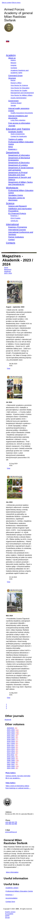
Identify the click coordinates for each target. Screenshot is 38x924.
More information (12, 872)
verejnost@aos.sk (11, 832)
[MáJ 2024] (14, 612)
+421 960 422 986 (11, 824)
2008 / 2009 (13, 760)
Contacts (10, 243)
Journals (11, 126)
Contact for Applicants (19, 136)
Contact (11, 240)
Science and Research (17, 206)
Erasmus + (12, 149)
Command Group (15, 75)
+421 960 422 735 (11, 822)
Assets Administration (18, 98)
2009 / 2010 (12, 758)
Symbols (14, 68)
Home (6, 267)
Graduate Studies (15, 132)
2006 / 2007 (12, 764)
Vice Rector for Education (20, 88)
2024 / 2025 (13, 730)
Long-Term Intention (18, 120)
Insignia (13, 65)
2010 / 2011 (12, 756)
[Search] (5, 248)
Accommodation (11, 898)
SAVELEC (14, 221)
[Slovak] (20, 41)
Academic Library (12, 888)
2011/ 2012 (12, 755)
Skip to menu (16, 2)
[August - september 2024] (14, 303)
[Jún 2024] (14, 498)
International (12, 224)
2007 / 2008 (12, 762)
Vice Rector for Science (19, 85)
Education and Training (18, 129)
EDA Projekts (15, 218)
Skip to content (7, 2)
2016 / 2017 (12, 745)
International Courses (17, 230)
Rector (13, 80)
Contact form (10, 902)
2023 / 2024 (8, 273)
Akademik (7, 271)
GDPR (7, 915)
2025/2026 (12, 728)
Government (13, 101)
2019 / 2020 (12, 739)
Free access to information (19, 123)
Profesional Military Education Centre (19, 891)
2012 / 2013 (12, 753)
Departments (12, 152)
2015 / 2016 (12, 747)
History (13, 60)
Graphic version (10, 912)
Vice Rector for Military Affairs (21, 95)
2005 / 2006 (13, 766)
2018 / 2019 (12, 741)
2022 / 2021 (12, 735)
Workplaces (12, 187)
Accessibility (9, 914)
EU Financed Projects (17, 213)
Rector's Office (16, 83)
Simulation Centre (15, 195)
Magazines (7, 269)
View (8, 368)
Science (10, 203)
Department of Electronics (19, 163)
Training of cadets (15, 139)
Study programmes (18, 134)
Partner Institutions (16, 237)
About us (12, 58)
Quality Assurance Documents (22, 113)
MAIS (10, 147)
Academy (11, 55)
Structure (12, 78)
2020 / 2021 (12, 737)
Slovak (7, 917)
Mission (13, 63)
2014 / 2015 (12, 749)
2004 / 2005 (12, 768)
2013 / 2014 (12, 751)
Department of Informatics (19, 155)
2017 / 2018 (12, 743)
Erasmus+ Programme (17, 227)
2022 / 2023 (13, 734)
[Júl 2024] (14, 399)
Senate (13, 105)
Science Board (16, 103)
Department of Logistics (18, 165)
